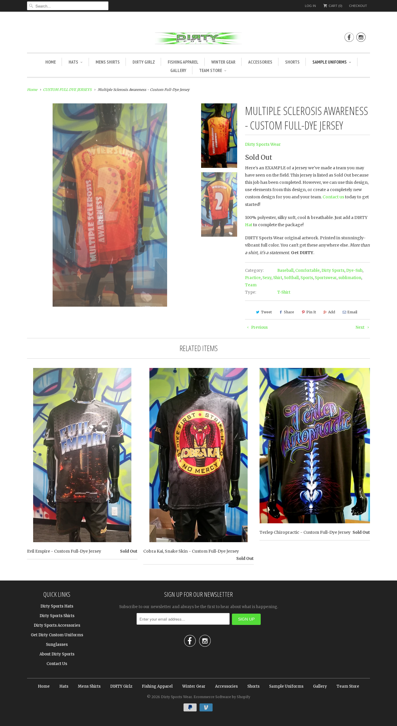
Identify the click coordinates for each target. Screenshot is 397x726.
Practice (253, 277)
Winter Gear (223, 62)
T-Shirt (283, 292)
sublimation (349, 277)
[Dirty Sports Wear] (198, 39)
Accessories (260, 62)
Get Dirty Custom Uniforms (57, 634)
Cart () (335, 6)
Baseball (285, 270)
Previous (259, 327)
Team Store (210, 70)
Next (360, 327)
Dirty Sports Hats (56, 606)
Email (352, 312)
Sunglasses (57, 644)
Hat (248, 224)
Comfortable (307, 270)
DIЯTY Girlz (144, 62)
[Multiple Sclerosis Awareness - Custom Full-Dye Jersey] (109, 205)
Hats (73, 62)
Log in (310, 6)
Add (331, 312)
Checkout (358, 6)
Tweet (266, 312)
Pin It (311, 312)
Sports (307, 277)
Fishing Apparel (183, 62)
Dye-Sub (354, 270)
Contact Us (57, 663)
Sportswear (326, 277)
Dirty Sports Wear (263, 144)
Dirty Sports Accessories (57, 625)
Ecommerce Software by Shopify (222, 697)
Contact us (333, 197)
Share (289, 312)
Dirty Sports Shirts (57, 615)
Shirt (277, 277)
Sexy (266, 277)
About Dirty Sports (57, 654)
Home (50, 62)
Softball (291, 277)
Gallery (178, 70)
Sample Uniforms (329, 62)
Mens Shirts (108, 62)
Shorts (292, 62)
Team (251, 285)
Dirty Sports (332, 270)
